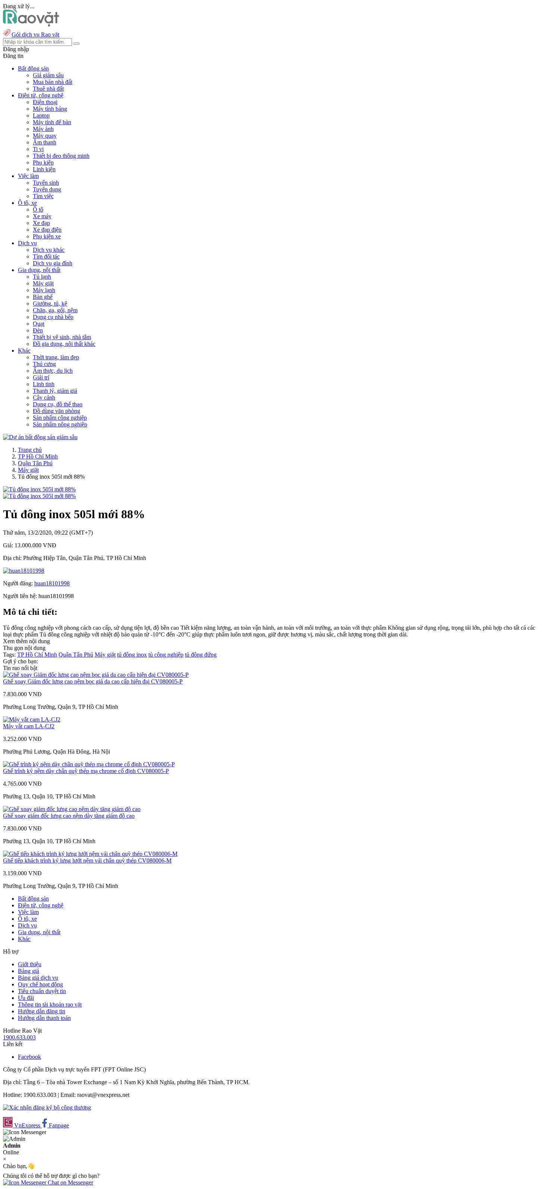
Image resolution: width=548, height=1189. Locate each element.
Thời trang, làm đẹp (56, 357)
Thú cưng (44, 364)
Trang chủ (30, 450)
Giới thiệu (29, 964)
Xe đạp (41, 223)
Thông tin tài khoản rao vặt (50, 1004)
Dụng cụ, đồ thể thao (57, 404)
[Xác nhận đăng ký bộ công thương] (47, 1107)
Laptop (41, 115)
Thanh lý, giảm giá (55, 391)
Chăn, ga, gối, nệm (55, 310)
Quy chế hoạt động (40, 984)
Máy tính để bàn (52, 122)
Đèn (38, 330)
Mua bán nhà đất (52, 82)
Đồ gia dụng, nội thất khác (64, 344)
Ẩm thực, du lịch (53, 370)
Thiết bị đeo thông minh (61, 156)
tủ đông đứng (201, 654)
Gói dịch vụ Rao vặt (35, 34)
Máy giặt (43, 283)
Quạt (38, 323)
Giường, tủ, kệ (50, 303)
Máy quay (45, 135)
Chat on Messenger (69, 1182)
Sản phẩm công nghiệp (60, 417)
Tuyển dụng (47, 189)
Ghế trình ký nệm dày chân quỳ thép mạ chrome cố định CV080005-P (86, 771)
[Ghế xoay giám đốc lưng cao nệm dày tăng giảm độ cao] (72, 809)
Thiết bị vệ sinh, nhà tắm (62, 337)
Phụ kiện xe (47, 236)
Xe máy (42, 216)
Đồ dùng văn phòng (56, 411)
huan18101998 (52, 583)
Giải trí (41, 377)
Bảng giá (28, 971)
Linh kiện (44, 169)
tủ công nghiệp (165, 654)
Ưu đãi (26, 998)
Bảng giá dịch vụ (38, 977)
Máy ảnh (43, 129)
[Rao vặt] (31, 24)
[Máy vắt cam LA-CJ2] (31, 719)
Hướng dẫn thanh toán (44, 1018)
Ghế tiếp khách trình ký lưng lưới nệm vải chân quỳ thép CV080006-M (87, 860)
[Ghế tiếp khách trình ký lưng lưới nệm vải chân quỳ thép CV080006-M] (90, 854)
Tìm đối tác (46, 256)
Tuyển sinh (46, 182)
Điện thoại (45, 102)
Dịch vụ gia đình (52, 263)
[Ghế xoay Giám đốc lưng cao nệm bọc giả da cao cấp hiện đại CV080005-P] (96, 675)
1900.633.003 (19, 1037)
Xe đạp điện (47, 229)
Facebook (29, 1057)
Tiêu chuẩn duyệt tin (42, 991)
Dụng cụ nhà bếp (53, 317)
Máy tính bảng (50, 109)
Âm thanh (44, 142)
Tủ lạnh (42, 276)
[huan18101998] (23, 570)
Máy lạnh (44, 290)
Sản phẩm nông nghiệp (60, 424)
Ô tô (38, 209)
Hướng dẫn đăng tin (41, 1011)
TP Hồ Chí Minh (38, 456)
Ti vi (38, 149)
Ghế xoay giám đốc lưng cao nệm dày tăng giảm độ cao (69, 816)
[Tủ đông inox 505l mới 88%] (39, 489)
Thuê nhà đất (48, 88)
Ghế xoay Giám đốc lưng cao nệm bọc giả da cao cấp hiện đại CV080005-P (93, 681)
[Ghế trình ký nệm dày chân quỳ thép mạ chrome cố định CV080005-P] (89, 764)
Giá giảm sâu (48, 75)
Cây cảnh (44, 397)
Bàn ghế (43, 297)
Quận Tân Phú (35, 463)
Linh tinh (43, 384)
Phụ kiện (43, 162)
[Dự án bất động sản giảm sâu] (40, 437)
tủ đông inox (132, 654)
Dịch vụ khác (48, 250)
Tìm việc (43, 196)
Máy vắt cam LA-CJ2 (28, 726)
